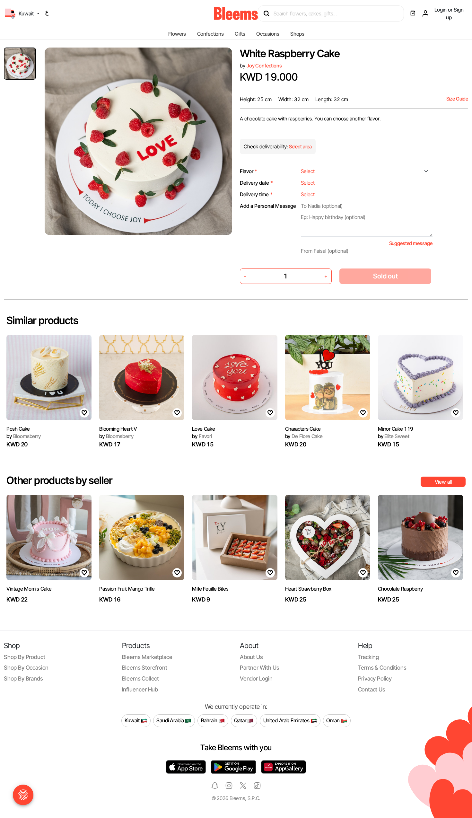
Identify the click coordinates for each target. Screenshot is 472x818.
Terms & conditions (382, 667)
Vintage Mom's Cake (28, 588)
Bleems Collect (140, 678)
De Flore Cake (304, 436)
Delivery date (256, 183)
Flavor (248, 171)
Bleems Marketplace (147, 657)
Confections (210, 34)
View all (443, 482)
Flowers (177, 34)
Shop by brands (23, 678)
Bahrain (210, 720)
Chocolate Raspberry (400, 588)
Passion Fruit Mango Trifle (127, 588)
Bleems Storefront (144, 667)
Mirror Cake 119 (395, 429)
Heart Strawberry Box (308, 588)
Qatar (240, 720)
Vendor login (256, 678)
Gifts (240, 34)
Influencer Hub (140, 689)
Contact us (371, 689)
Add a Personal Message (268, 206)
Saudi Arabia (170, 720)
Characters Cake (303, 429)
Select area (300, 147)
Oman (333, 720)
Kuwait (133, 720)
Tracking (368, 657)
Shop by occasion (26, 667)
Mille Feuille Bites (210, 588)
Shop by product (24, 657)
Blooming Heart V (118, 429)
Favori (202, 436)
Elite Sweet (393, 436)
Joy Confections (264, 66)
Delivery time (256, 194)
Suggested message (411, 243)
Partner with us (259, 667)
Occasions (267, 34)
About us (251, 657)
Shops (297, 34)
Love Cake (203, 429)
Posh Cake (18, 429)
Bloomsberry (23, 436)
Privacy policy (375, 678)
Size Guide (457, 99)
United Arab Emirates (287, 720)
